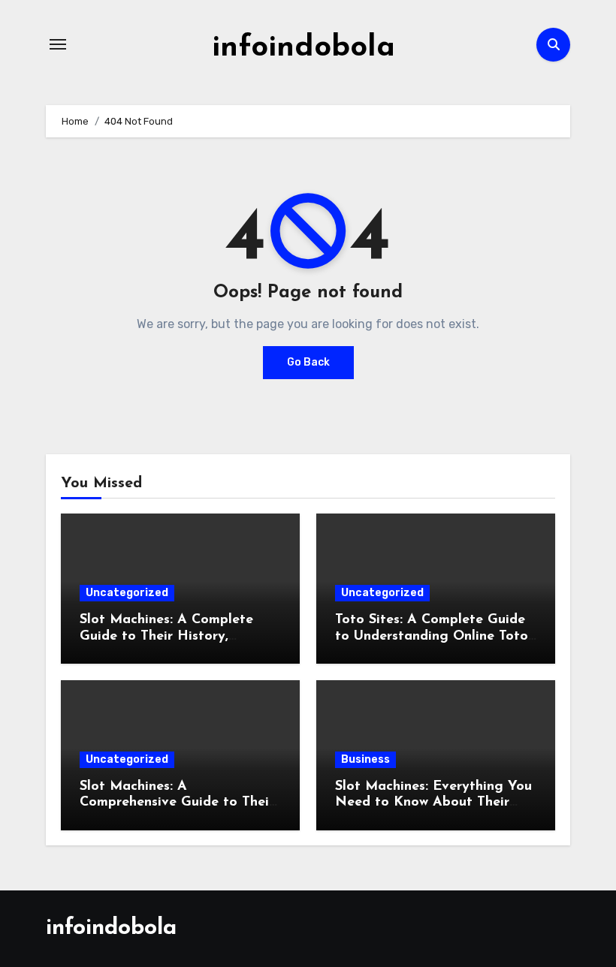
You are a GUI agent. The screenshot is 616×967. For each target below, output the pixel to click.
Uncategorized (127, 592)
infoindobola (303, 48)
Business (365, 759)
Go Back (308, 362)
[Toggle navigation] (58, 44)
